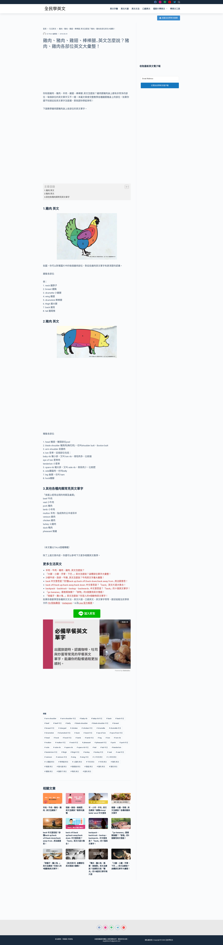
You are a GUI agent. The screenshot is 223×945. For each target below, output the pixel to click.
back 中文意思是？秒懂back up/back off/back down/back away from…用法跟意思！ (87, 581)
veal (109, 752)
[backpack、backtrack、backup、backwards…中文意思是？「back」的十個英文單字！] (98, 823)
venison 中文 (61, 757)
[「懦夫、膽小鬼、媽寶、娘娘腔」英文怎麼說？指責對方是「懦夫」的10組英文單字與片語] (98, 854)
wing (73, 757)
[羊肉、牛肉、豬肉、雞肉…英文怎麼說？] (52, 798)
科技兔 (70, 939)
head (47, 738)
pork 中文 (124, 742)
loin (108, 738)
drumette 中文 (115, 728)
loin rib (117, 738)
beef (46, 723)
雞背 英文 (113, 766)
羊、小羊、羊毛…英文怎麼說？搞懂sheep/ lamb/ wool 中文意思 (98, 810)
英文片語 (125, 9)
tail (94, 747)
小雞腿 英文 (49, 762)
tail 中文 (104, 747)
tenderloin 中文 (50, 752)
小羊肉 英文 (111, 757)
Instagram (67, 603)
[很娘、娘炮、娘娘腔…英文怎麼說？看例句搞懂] (75, 798)
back (108, 718)
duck (77, 733)
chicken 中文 (87, 728)
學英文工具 (175, 9)
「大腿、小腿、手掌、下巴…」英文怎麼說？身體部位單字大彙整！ (78, 574)
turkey (86, 752)
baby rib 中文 (96, 718)
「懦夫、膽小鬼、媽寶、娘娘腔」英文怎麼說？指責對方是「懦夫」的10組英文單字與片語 (98, 868)
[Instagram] (160, 2)
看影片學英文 (159, 9)
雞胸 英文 (48, 771)
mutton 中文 (60, 742)
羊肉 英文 (102, 762)
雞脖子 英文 (62, 771)
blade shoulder (81, 723)
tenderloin (116, 747)
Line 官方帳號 (85, 603)
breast (115, 723)
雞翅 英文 (88, 766)
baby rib (83, 718)
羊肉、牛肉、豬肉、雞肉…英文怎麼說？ (65, 570)
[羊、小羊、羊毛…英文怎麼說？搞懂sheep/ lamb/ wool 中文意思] (98, 798)
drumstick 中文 (64, 733)
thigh (64, 752)
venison (48, 757)
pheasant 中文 (101, 742)
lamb (78, 738)
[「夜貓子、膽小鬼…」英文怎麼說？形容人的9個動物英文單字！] (52, 854)
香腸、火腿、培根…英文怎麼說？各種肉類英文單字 (120, 810)
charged (62, 728)
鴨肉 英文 (75, 771)
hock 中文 (67, 738)
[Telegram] (174, 2)
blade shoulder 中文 (100, 723)
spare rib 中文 (83, 747)
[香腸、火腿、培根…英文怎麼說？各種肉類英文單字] (121, 798)
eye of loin (101, 733)
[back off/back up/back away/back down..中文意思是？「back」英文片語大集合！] (75, 823)
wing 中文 (84, 757)
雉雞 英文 (48, 766)
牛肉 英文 (90, 762)
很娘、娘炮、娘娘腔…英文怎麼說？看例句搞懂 (75, 810)
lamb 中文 (89, 738)
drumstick (49, 733)
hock (56, 738)
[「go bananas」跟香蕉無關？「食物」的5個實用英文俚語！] (121, 823)
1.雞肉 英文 (49, 190)
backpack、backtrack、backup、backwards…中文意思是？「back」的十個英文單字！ (88, 588)
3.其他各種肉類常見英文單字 (57, 197)
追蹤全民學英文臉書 (170, 18)
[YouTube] (169, 2)
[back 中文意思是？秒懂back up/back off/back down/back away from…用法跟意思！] (52, 823)
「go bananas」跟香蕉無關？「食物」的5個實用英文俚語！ (75, 592)
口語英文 (146, 9)
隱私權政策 (148, 940)
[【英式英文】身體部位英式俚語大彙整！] (75, 854)
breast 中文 (49, 728)
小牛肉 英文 (98, 757)
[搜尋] (179, 2)
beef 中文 (57, 723)
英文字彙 (114, 9)
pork (113, 742)
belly (68, 723)
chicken (74, 728)
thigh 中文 (75, 752)
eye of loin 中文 (116, 733)
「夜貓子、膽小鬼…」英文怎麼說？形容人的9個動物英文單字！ (77, 596)
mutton (47, 742)
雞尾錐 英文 (75, 766)
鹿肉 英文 (87, 771)
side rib (57, 747)
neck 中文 (73, 742)
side (46, 747)
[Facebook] (155, 2)
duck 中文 (88, 733)
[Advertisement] (87, 69)
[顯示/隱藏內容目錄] (125, 187)
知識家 (65, 939)
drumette (101, 728)
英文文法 (135, 9)
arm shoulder (50, 718)
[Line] (165, 2)
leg (100, 738)
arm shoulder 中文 (68, 718)
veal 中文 (120, 752)
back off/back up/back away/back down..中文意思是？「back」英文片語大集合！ (86, 585)
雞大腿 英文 (62, 766)
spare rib (68, 747)
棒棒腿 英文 (63, 762)
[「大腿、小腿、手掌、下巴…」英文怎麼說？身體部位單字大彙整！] (121, 854)
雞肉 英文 (101, 766)
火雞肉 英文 (77, 762)
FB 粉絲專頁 (54, 603)
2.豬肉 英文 (49, 193)
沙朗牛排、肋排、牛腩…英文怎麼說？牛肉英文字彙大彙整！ (75, 577)
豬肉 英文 (115, 762)
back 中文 (119, 718)
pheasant (86, 742)
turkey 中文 (98, 752)
